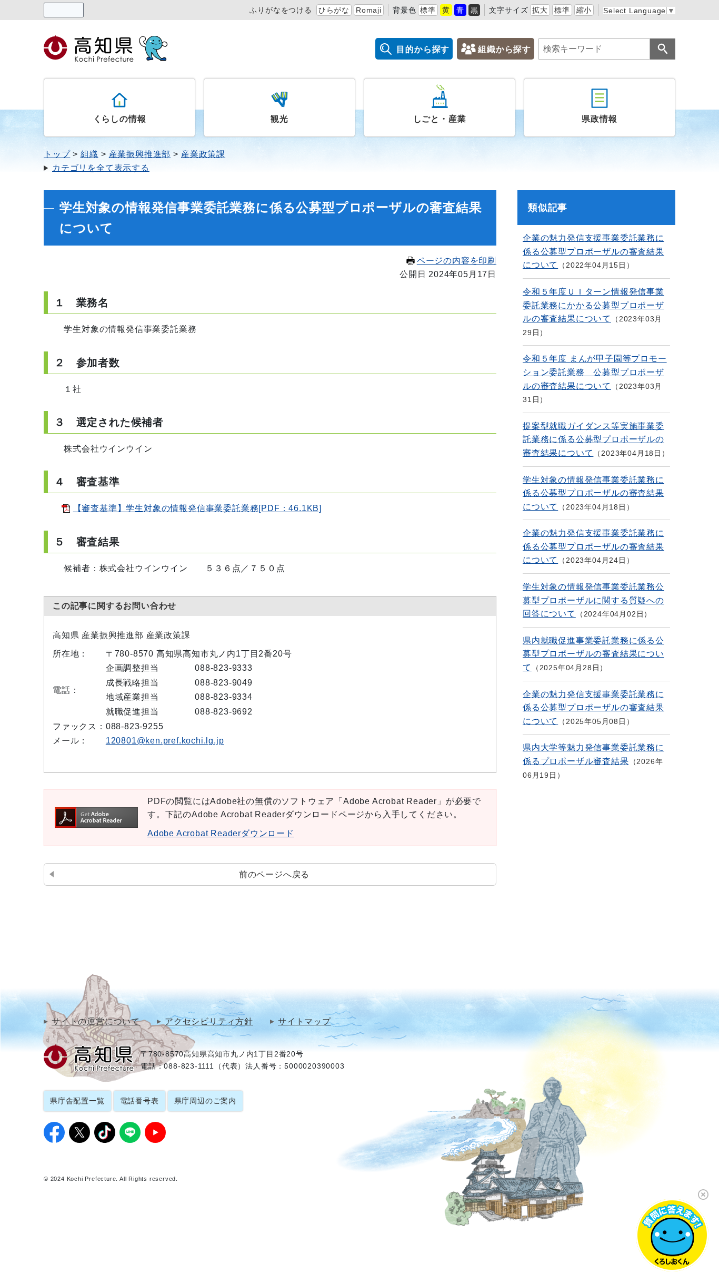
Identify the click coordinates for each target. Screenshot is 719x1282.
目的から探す (423, 49)
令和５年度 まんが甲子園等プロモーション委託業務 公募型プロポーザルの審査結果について (595, 372)
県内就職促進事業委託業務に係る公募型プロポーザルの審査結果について (593, 654)
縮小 (584, 10)
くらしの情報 (119, 118)
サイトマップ (304, 1021)
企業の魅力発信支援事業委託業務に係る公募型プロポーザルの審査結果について (593, 251)
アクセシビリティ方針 (209, 1021)
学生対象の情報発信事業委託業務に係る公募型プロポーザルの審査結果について (593, 493)
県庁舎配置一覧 (77, 1101)
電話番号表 (139, 1101)
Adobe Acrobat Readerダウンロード (220, 833)
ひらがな (333, 10)
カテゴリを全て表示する (100, 167)
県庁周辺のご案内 (205, 1101)
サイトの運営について (96, 1021)
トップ (57, 154)
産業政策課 (203, 154)
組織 (89, 154)
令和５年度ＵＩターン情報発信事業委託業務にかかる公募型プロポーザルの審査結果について (593, 305)
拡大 (540, 10)
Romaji (369, 10)
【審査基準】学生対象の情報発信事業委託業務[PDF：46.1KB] (197, 508)
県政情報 (599, 118)
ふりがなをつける (280, 10)
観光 (279, 118)
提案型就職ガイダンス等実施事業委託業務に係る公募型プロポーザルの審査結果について (593, 439)
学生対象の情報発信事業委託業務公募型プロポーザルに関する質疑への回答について (593, 600)
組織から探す (504, 49)
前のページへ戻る (274, 874)
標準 (428, 10)
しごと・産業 (439, 118)
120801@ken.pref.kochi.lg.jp (165, 740)
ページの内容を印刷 (456, 260)
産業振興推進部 (140, 154)
